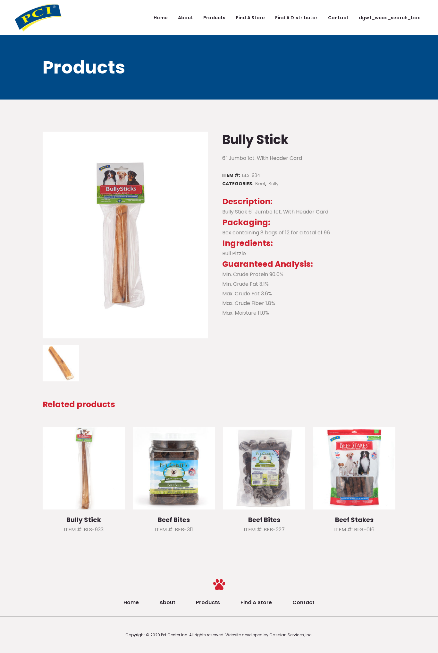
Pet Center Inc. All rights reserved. (193, 635)
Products (208, 602)
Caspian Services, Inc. (291, 635)
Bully (273, 183)
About (167, 602)
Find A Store (256, 602)
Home (131, 602)
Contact (303, 602)
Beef (260, 183)
